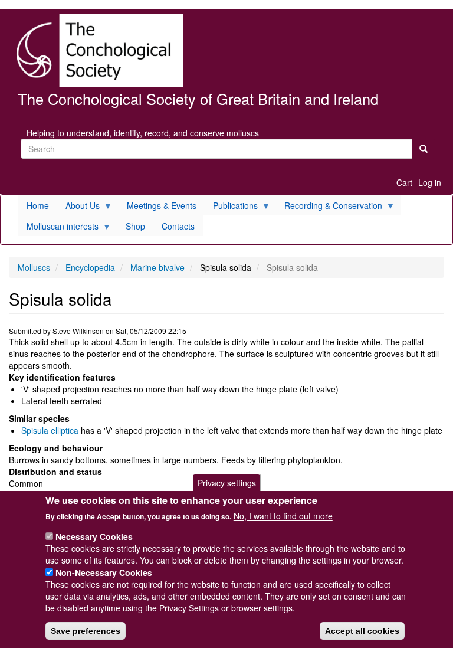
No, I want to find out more (283, 516)
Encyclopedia (90, 267)
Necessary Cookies (94, 536)
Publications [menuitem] (231, 207)
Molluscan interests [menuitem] (58, 228)
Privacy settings (227, 483)
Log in (429, 182)
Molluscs (34, 267)
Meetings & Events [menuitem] (161, 205)
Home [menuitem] (38, 205)
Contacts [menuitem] (178, 226)
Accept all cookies (362, 631)
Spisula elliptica (49, 430)
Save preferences (85, 631)
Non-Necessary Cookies (103, 572)
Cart (404, 182)
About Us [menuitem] (78, 207)
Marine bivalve (157, 267)
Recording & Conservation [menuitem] (329, 207)
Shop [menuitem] (135, 226)
